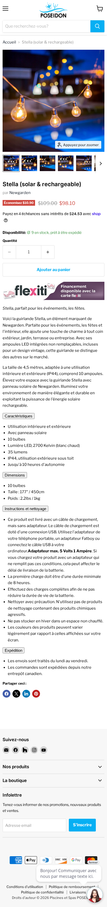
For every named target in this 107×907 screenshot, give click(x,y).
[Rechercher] (97, 26)
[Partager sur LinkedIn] (26, 694)
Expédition (13, 650)
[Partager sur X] (16, 694)
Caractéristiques (18, 416)
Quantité (10, 241)
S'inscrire (82, 824)
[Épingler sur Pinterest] (36, 694)
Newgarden (20, 192)
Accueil (9, 42)
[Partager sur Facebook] (6, 694)
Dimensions (15, 475)
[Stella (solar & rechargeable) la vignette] (11, 163)
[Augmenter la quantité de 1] (48, 252)
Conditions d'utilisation (24, 887)
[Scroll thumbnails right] (100, 163)
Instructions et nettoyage (25, 508)
